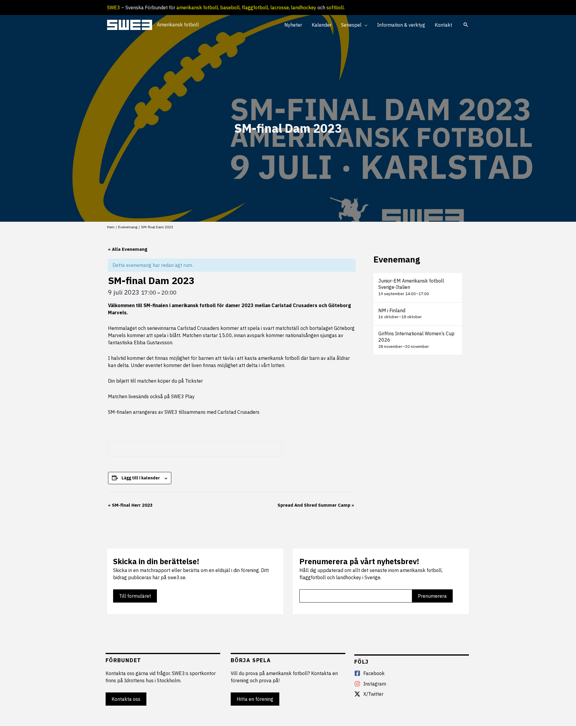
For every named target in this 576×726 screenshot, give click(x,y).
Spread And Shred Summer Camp (316, 505)
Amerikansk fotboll (178, 25)
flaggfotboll (255, 7)
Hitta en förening (255, 699)
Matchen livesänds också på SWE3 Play (151, 396)
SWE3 (113, 7)
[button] (365, 25)
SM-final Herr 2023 (130, 505)
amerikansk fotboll (197, 7)
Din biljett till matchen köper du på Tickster (155, 381)
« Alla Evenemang (127, 249)
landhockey (303, 7)
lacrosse (279, 7)
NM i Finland (391, 310)
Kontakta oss (126, 699)
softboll (335, 7)
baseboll (230, 7)
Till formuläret (135, 596)
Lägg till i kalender (141, 478)
